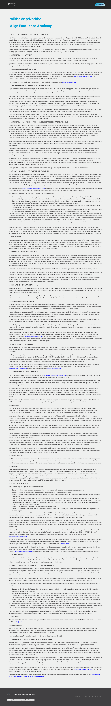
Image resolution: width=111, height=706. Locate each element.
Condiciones (98, 696)
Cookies (78, 696)
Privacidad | (89, 696)
